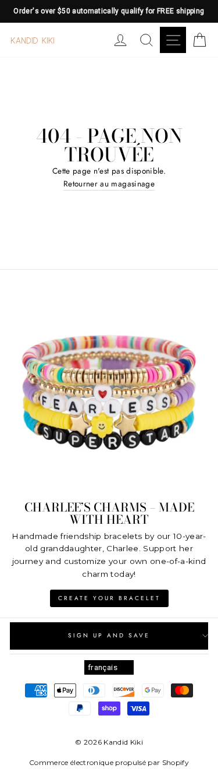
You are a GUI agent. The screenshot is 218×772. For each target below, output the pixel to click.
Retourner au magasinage (109, 183)
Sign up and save (109, 635)
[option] (109, 11)
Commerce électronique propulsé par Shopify (109, 762)
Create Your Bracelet (109, 598)
